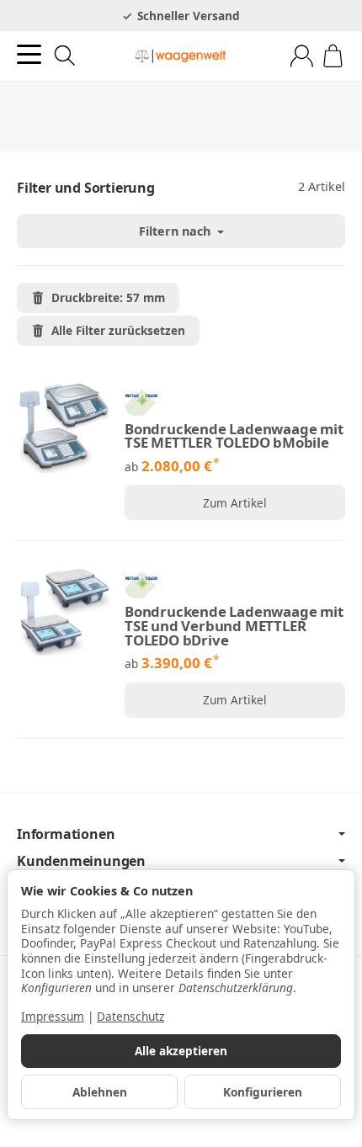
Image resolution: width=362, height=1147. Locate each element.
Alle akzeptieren (181, 1051)
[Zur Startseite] (180, 56)
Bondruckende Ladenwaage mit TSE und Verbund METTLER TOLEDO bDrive (234, 626)
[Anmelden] (302, 56)
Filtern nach (176, 231)
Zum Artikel (235, 503)
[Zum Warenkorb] (333, 56)
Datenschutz (130, 1016)
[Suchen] (65, 55)
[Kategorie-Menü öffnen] (29, 54)
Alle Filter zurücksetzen (118, 330)
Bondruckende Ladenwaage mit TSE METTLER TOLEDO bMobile (234, 436)
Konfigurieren (262, 1092)
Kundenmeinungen (81, 861)
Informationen (65, 834)
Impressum (52, 1016)
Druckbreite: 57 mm (108, 297)
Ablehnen (99, 1092)
